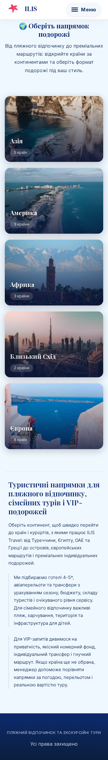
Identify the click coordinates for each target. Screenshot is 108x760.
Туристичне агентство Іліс (22, 9)
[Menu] (84, 9)
